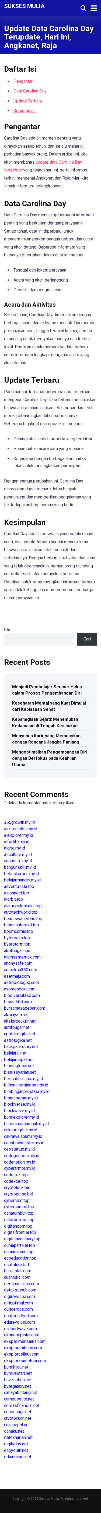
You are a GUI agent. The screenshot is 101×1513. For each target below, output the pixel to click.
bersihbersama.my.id (23, 1078)
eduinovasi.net (17, 1456)
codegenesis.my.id (21, 1155)
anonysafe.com (18, 963)
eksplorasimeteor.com (25, 1360)
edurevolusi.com (19, 1322)
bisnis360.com (18, 1001)
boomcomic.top (18, 931)
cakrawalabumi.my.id (23, 1136)
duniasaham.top (18, 1251)
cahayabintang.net (20, 1392)
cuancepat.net (17, 1424)
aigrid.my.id (14, 848)
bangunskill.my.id (20, 867)
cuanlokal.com (17, 1277)
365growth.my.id (19, 822)
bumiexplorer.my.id (21, 1117)
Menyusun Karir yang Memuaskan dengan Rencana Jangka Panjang (46, 739)
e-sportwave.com (20, 1328)
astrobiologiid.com (21, 982)
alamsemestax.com (22, 957)
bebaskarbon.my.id (21, 873)
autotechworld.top (21, 912)
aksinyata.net (16, 1014)
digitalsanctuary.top (22, 1238)
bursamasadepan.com (24, 1008)
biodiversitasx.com (22, 995)
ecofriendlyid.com (21, 1315)
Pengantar (23, 81)
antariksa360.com (20, 969)
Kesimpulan (24, 110)
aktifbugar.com (18, 950)
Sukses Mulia (24, 6)
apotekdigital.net (19, 1033)
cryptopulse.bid (18, 1194)
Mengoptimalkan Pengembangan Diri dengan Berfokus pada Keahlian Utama (49, 758)
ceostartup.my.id (19, 1149)
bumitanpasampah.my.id (26, 1123)
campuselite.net (19, 1399)
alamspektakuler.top (23, 905)
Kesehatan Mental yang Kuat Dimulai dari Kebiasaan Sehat (49, 706)
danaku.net (14, 1431)
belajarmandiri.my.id (22, 880)
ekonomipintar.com (21, 1334)
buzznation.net (18, 1379)
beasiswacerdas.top (23, 918)
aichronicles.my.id (20, 828)
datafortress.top (19, 1219)
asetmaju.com (17, 976)
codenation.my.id (19, 1162)
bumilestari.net (18, 1373)
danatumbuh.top (19, 1213)
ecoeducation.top (20, 1258)
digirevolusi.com (19, 1296)
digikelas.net (16, 1443)
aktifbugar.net (16, 1027)
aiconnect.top (16, 893)
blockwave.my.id (19, 1110)
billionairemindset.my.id (26, 1085)
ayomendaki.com (20, 989)
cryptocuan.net (17, 1418)
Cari (7, 629)
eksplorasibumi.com (23, 1347)
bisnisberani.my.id (21, 1098)
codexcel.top (16, 1181)
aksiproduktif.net (20, 1021)
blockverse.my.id (20, 1104)
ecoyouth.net (16, 1450)
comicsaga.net (17, 1411)
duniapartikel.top (19, 1245)
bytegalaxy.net (17, 1386)
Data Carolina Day (30, 91)
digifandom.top (18, 1226)
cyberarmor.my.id (20, 1168)
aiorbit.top (13, 899)
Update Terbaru (27, 101)
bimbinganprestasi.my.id (27, 1091)
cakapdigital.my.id (20, 1129)
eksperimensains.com (25, 1341)
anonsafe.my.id (18, 860)
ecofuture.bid (16, 1264)
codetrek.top (16, 1174)
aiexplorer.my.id (18, 835)
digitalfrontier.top (20, 1232)
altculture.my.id (18, 854)
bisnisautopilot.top (21, 924)
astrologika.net (18, 1040)
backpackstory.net (21, 1046)
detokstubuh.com (20, 1290)
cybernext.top (17, 1200)
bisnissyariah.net (20, 1072)
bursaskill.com (17, 1270)
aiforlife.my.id (16, 841)
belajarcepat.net (19, 1059)
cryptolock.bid (17, 1187)
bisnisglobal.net (19, 1065)
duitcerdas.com (18, 1309)
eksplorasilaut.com (22, 1354)
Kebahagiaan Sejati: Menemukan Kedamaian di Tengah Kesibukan (45, 722)
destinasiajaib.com (21, 1283)
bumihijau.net (16, 1367)
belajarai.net (15, 1053)
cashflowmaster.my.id (24, 1142)
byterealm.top (17, 937)
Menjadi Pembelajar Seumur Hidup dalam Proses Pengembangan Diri (47, 690)
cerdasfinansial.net (21, 1405)
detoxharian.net (18, 1437)
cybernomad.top (19, 1206)
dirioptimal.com (18, 1303)
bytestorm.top (17, 944)
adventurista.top (19, 886)
